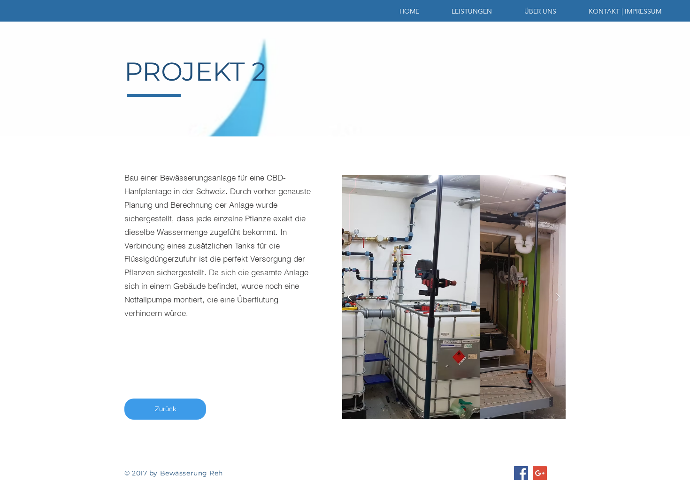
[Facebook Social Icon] (521, 473)
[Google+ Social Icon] (540, 473)
